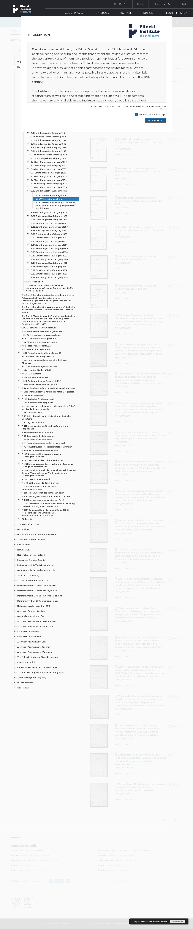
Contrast (140, 4)
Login (184, 4)
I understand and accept (152, 114)
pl (125, 4)
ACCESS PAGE (155, 120)
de (120, 4)
